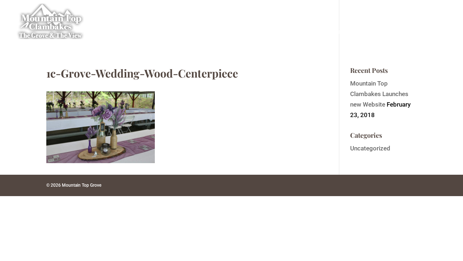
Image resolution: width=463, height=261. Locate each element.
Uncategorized (370, 148)
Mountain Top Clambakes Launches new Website (379, 94)
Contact (440, 32)
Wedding (268, 32)
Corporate (232, 32)
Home (199, 32)
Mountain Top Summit (321, 32)
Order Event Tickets (391, 32)
